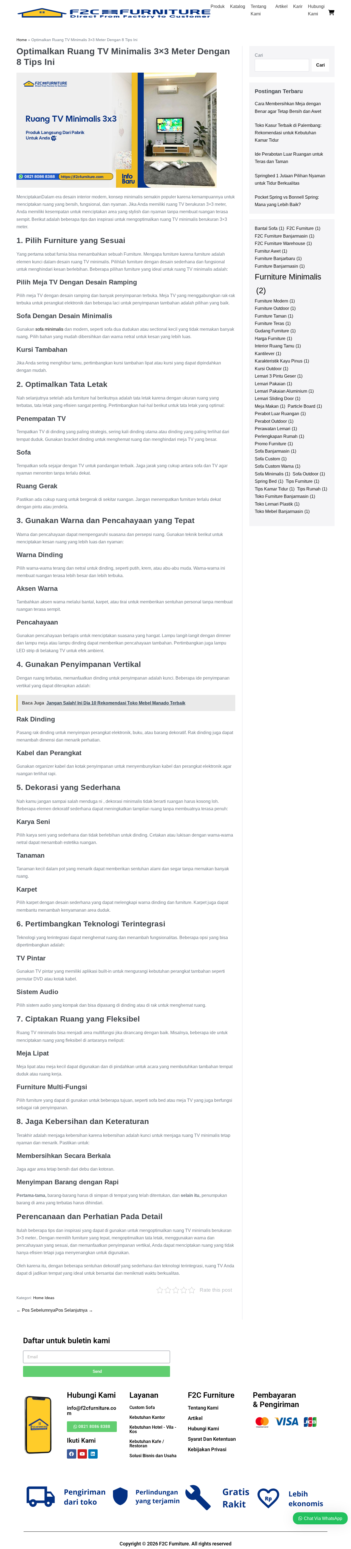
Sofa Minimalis (272, 473)
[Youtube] (82, 1454)
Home (21, 40)
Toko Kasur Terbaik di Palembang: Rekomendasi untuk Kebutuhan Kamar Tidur (288, 132)
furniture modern (275, 300)
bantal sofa (269, 228)
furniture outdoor (275, 308)
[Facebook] (71, 1454)
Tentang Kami (203, 1408)
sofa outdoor (309, 473)
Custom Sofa (142, 1407)
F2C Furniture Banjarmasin (284, 235)
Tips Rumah (312, 488)
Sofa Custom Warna (277, 466)
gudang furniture (275, 330)
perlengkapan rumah (279, 436)
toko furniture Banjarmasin (285, 496)
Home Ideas (43, 1298)
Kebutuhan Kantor (147, 1417)
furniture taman (274, 315)
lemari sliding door (277, 398)
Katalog (237, 6)
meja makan (270, 406)
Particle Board (305, 406)
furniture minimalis (288, 283)
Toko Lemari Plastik (277, 503)
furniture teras (273, 323)
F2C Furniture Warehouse (283, 243)
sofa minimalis (49, 329)
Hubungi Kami (203, 1428)
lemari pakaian (273, 383)
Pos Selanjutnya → (74, 1310)
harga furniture (273, 338)
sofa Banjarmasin (275, 451)
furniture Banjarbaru (278, 258)
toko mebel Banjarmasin (282, 511)
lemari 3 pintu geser (278, 375)
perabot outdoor (274, 421)
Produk (218, 6)
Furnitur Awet (271, 251)
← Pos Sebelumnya (35, 1310)
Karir (297, 6)
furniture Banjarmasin (280, 266)
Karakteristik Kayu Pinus (282, 360)
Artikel (281, 6)
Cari (259, 55)
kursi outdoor (271, 368)
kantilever (268, 353)
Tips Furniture (302, 481)
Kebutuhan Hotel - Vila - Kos (152, 1429)
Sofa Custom (271, 458)
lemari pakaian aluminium (284, 391)
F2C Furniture (303, 228)
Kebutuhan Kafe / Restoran (146, 1443)
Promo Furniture (274, 443)
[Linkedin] (93, 1454)
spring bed (269, 481)
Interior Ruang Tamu (278, 345)
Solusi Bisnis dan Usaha (153, 1455)
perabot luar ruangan (280, 413)
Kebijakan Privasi (207, 1449)
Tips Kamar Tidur (275, 488)
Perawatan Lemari (276, 428)
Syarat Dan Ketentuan (212, 1439)
